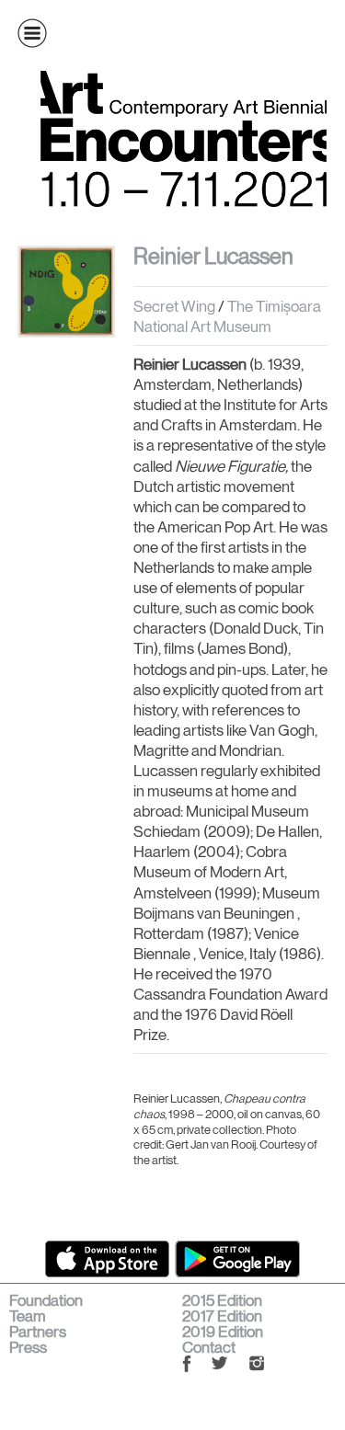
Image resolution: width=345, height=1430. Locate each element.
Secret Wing (174, 306)
